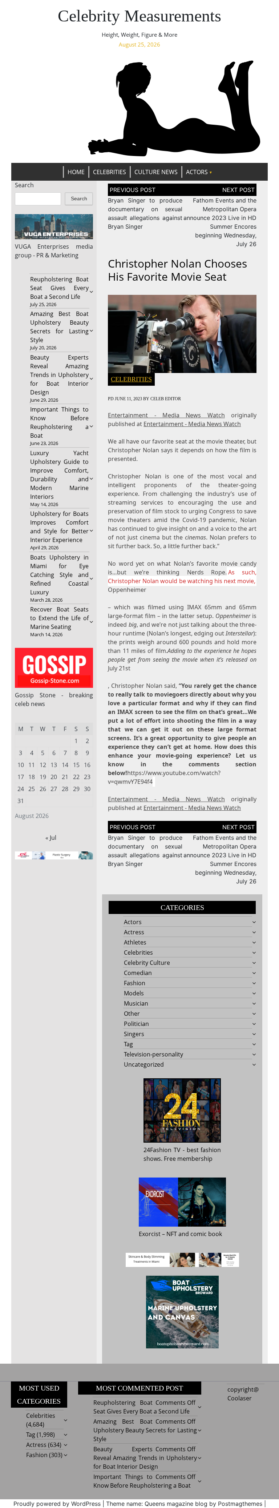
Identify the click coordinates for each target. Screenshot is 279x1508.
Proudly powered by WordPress (57, 1503)
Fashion (134, 983)
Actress (134, 932)
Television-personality (153, 1054)
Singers (134, 1034)
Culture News (156, 172)
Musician (136, 1003)
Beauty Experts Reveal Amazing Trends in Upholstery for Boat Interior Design (59, 374)
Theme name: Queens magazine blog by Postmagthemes (184, 1503)
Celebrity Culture (147, 963)
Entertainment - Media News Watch (166, 415)
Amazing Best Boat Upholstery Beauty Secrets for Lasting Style (145, 1430)
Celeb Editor (165, 398)
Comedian (138, 973)
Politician (136, 1024)
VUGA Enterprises (42, 246)
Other (132, 1014)
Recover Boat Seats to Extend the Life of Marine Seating (59, 618)
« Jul (50, 838)
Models (134, 993)
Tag (128, 1044)
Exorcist (150, 1234)
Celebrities (109, 172)
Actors (197, 172)
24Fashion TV (162, 1150)
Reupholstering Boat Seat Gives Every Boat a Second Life (59, 288)
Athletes (135, 942)
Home (76, 172)
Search (24, 185)
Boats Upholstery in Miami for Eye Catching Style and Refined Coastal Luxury (59, 574)
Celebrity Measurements (139, 16)
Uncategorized (144, 1064)
